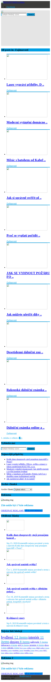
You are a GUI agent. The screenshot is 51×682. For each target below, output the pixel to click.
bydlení (14, 637)
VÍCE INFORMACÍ (33, 510)
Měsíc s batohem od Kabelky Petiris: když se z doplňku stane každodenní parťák (27, 475)
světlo (28, 653)
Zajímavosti (12, 90)
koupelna (6, 650)
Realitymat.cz (25, 676)
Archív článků (7, 489)
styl (23, 645)
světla (31, 648)
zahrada (13, 648)
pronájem (17, 650)
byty (39, 650)
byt (23, 648)
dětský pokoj (42, 648)
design (20, 642)
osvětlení (18, 653)
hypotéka (29, 650)
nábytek (39, 642)
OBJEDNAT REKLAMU (12, 510)
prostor (37, 645)
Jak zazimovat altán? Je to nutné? (21, 479)
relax (9, 653)
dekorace (9, 645)
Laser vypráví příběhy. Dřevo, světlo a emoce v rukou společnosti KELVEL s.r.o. (27, 465)
